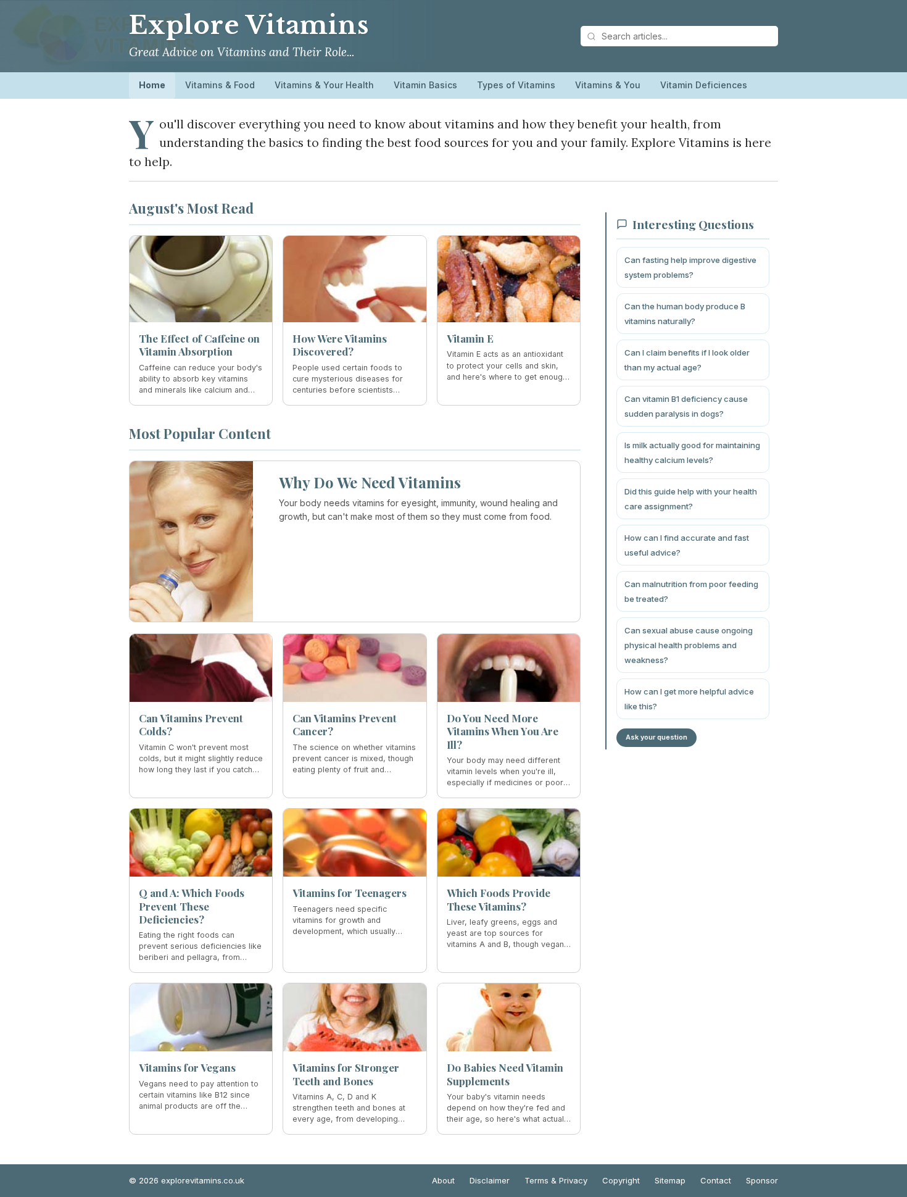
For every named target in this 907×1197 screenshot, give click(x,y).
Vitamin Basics (425, 85)
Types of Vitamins (516, 85)
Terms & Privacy (555, 1180)
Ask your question (656, 737)
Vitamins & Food (220, 85)
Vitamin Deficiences (703, 85)
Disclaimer (490, 1180)
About (443, 1180)
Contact (715, 1180)
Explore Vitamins (249, 25)
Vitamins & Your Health (324, 85)
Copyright (621, 1180)
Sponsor (762, 1180)
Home (152, 85)
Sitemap (670, 1180)
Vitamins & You (607, 85)
